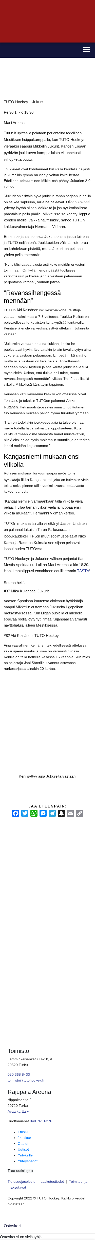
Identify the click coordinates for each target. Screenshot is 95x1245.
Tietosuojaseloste (21, 1182)
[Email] (70, 813)
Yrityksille (25, 1155)
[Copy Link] (79, 813)
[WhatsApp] (34, 813)
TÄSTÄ (83, 571)
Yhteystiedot (27, 1161)
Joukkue (24, 1138)
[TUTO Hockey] (39, 50)
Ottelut (23, 1144)
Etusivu (23, 1132)
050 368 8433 (19, 1074)
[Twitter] (24, 813)
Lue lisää (12, 965)
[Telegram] (52, 813)
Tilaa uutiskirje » (20, 1171)
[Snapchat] (61, 813)
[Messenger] (43, 813)
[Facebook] (15, 813)
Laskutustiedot (52, 1182)
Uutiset (23, 1149)
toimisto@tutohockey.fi (26, 1080)
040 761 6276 (41, 1121)
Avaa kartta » (18, 1111)
